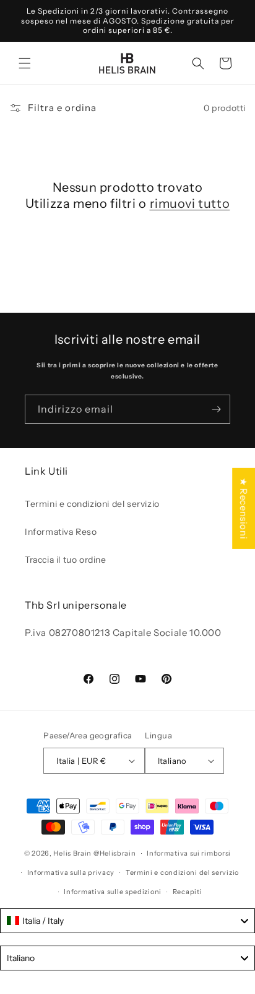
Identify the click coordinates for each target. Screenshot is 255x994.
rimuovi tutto (190, 203)
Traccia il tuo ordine (65, 559)
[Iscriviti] (216, 409)
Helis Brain (72, 853)
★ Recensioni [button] (243, 508)
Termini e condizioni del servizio (92, 503)
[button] (24, 63)
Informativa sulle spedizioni (113, 891)
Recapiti (187, 891)
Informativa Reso (61, 531)
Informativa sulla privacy (71, 872)
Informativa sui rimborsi (189, 853)
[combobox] (127, 920)
